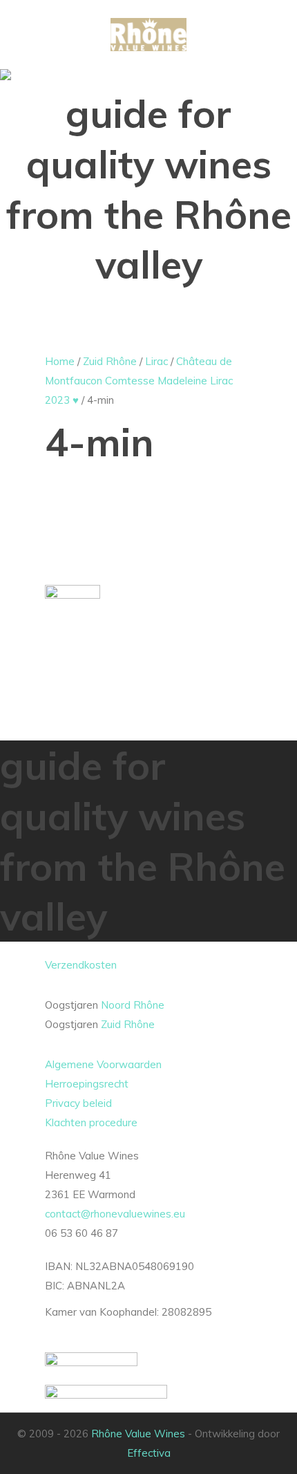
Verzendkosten (81, 964)
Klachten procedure (91, 1122)
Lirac (156, 361)
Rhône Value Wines (138, 1433)
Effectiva (149, 1452)
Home (60, 361)
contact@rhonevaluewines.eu (115, 1213)
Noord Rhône (132, 1004)
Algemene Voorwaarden (103, 1064)
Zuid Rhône (110, 361)
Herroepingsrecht (86, 1083)
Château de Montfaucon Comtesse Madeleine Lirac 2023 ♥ (139, 381)
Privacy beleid (78, 1103)
